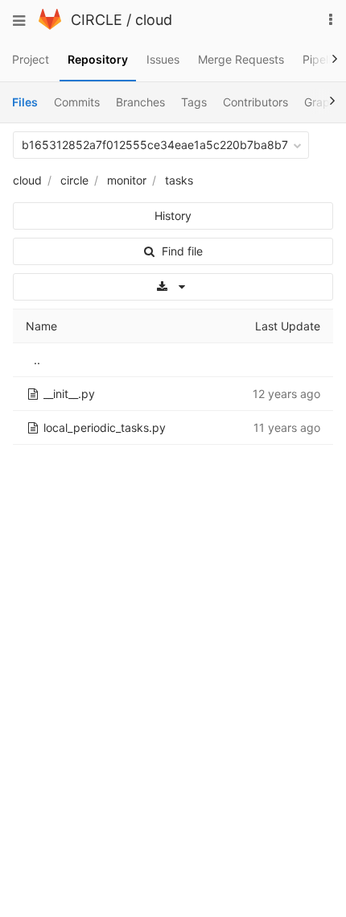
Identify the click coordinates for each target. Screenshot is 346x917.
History (173, 215)
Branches (140, 102)
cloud (153, 19)
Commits (77, 102)
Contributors (255, 102)
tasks (179, 180)
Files (25, 102)
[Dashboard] (50, 25)
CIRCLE (96, 19)
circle (74, 180)
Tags (194, 102)
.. (37, 360)
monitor (126, 180)
